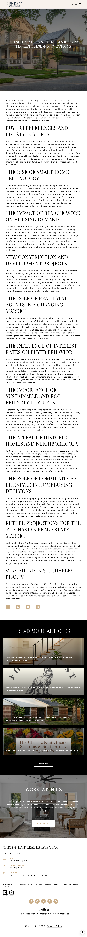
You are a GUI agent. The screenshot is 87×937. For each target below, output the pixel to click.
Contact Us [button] (43, 824)
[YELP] (49, 901)
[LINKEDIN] (43, 901)
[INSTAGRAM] (37, 901)
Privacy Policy (54, 926)
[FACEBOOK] (31, 901)
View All (43, 763)
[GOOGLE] (55, 901)
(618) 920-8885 (15, 868)
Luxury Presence (60, 913)
